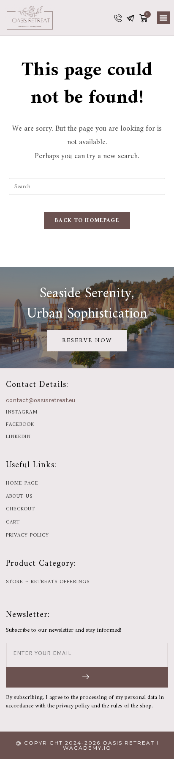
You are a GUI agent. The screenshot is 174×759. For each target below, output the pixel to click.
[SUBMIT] (87, 677)
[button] (163, 17)
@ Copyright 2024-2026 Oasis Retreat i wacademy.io (87, 745)
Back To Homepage (87, 220)
